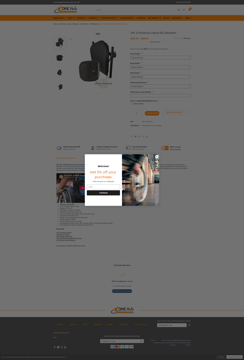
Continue (103, 193)
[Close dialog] (156, 156)
